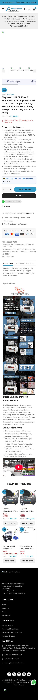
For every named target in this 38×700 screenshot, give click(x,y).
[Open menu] (3, 9)
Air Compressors (17, 244)
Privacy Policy (7, 625)
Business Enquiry (8, 636)
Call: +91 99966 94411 (13, 655)
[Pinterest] (24, 674)
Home (4, 605)
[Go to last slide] (3, 71)
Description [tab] (8, 263)
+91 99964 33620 (12, 659)
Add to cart (25, 189)
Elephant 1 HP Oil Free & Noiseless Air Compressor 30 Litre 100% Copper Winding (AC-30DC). (19, 251)
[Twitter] (14, 674)
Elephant (10, 95)
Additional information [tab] (25, 263)
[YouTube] (29, 674)
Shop (4, 612)
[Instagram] (19, 674)
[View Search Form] (25, 9)
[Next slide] (34, 71)
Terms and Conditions (10, 629)
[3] (19, 48)
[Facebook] (9, 674)
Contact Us (6, 615)
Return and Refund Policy (12, 632)
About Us (5, 608)
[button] (6, 71)
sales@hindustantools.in (14, 663)
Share (7, 207)
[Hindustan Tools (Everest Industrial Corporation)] (14, 9)
